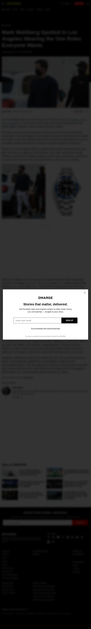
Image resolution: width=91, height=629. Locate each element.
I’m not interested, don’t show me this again (45, 328)
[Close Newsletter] (84, 292)
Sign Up (69, 320)
